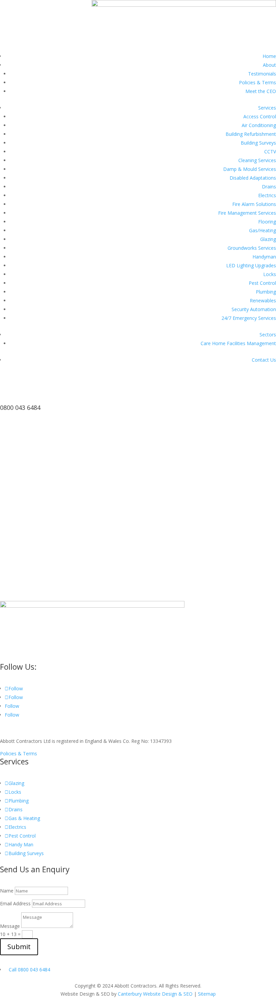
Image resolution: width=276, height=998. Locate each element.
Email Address (15, 903)
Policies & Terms (257, 82)
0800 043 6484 (20, 407)
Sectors (268, 334)
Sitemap (207, 994)
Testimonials (262, 73)
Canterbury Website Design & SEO (155, 994)
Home (269, 56)
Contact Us (264, 360)
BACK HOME (26, 595)
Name (6, 890)
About (269, 65)
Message (10, 926)
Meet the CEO (260, 91)
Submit (19, 946)
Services (267, 107)
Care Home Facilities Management (238, 343)
